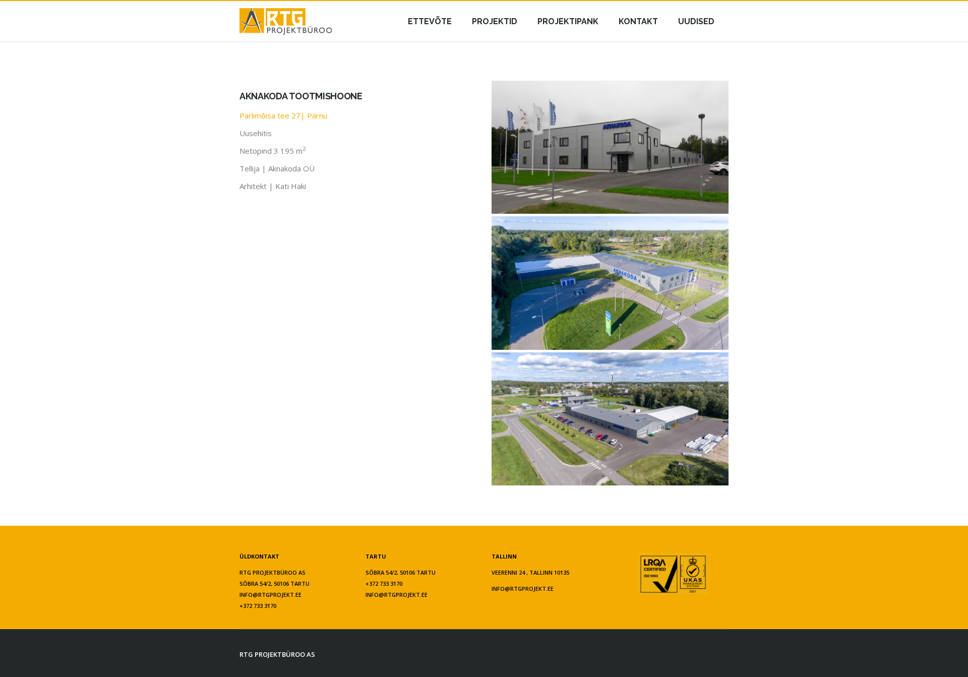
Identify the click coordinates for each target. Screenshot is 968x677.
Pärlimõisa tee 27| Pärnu (283, 115)
